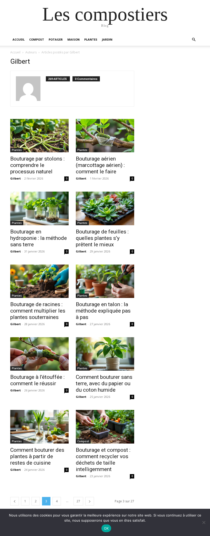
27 (78, 501)
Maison (73, 39)
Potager (56, 39)
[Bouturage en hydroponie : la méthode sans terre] (39, 208)
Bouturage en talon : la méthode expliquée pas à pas (103, 310)
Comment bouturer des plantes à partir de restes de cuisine (37, 456)
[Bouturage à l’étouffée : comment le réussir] (39, 354)
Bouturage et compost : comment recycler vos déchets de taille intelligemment (103, 459)
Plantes (90, 39)
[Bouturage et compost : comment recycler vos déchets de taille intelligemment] (105, 426)
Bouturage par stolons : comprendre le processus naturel (37, 165)
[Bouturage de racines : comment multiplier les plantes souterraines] (39, 281)
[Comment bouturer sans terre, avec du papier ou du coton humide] (105, 354)
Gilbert (15, 178)
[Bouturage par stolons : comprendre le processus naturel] (39, 135)
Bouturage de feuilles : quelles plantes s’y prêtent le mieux (102, 238)
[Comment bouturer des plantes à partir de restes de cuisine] (39, 426)
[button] (193, 39)
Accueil (19, 39)
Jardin (107, 39)
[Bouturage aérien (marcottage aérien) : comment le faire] (105, 135)
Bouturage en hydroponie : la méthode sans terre (38, 238)
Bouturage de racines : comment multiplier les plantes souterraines (37, 310)
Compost (36, 39)
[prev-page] (14, 501)
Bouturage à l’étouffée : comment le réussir (37, 380)
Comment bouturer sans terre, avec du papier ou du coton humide (104, 383)
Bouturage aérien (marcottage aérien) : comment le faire (100, 165)
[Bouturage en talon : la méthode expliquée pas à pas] (105, 281)
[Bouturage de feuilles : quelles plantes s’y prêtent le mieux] (105, 208)
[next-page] (89, 501)
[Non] (203, 522)
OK (106, 528)
